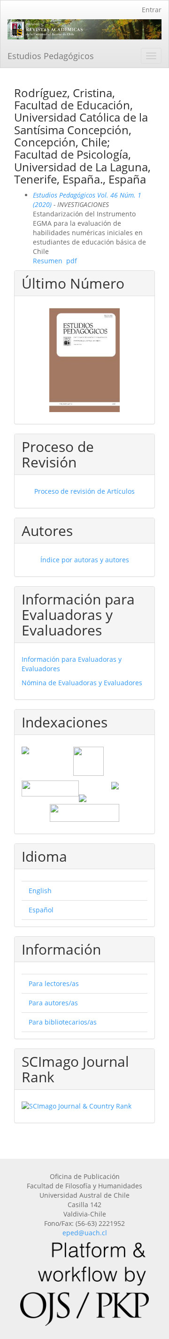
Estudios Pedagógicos (51, 55)
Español (41, 909)
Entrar (151, 9)
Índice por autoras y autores (84, 559)
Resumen (47, 260)
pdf (71, 260)
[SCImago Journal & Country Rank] (84, 1106)
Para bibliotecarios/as (63, 1022)
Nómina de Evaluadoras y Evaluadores (82, 682)
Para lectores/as (54, 983)
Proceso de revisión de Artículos (84, 491)
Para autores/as (53, 1002)
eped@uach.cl (84, 1232)
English (40, 890)
